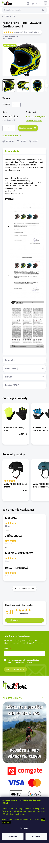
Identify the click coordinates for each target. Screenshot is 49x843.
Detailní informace (10, 135)
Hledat (43, 10)
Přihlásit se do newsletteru (15, 669)
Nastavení (24, 828)
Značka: (7, 38)
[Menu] (46, 3)
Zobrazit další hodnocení (24, 589)
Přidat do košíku (25, 128)
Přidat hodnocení (13, 620)
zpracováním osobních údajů (27, 660)
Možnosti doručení (34, 121)
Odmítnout (12, 836)
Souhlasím (36, 836)
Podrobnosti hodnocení (32, 32)
